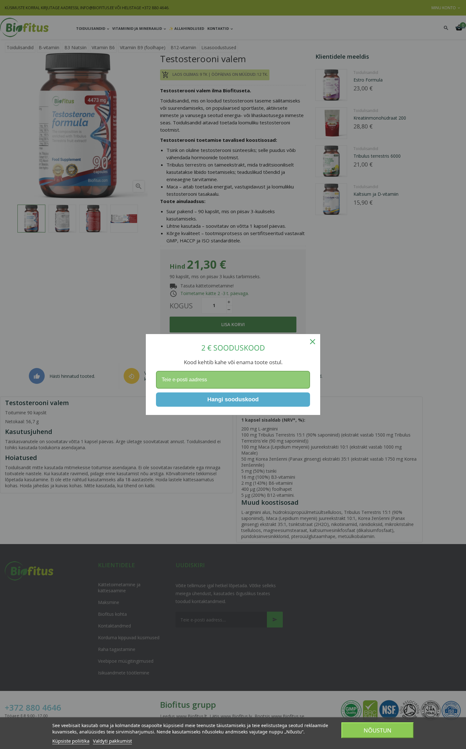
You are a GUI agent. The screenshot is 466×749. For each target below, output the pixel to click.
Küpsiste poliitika (70, 741)
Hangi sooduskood (233, 399)
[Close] (312, 341)
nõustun (378, 730)
